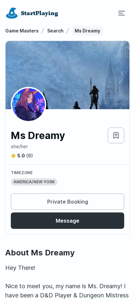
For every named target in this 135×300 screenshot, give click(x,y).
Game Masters (22, 30)
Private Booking (67, 201)
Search (55, 30)
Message (67, 220)
